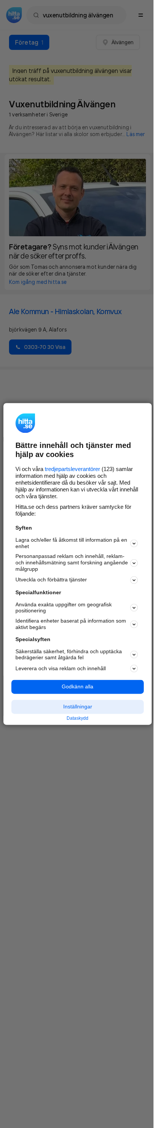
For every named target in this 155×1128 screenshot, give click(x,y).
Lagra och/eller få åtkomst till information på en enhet (71, 543)
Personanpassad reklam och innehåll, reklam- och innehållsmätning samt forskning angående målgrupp (71, 562)
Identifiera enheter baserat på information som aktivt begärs (70, 624)
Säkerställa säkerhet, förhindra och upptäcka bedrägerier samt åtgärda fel (68, 654)
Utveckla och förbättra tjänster (51, 580)
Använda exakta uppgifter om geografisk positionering (63, 607)
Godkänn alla (77, 687)
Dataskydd (77, 718)
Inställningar (77, 706)
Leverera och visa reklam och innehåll (60, 668)
